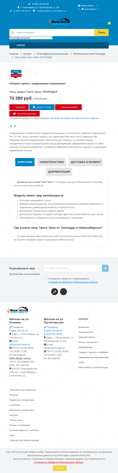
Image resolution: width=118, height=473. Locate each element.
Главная (13, 54)
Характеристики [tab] (52, 162)
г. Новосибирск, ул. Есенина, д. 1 (51, 11)
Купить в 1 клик (43, 107)
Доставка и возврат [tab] (86, 162)
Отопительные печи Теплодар (89, 54)
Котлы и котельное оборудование (87, 344)
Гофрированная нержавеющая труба (93, 360)
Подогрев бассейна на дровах (24, 440)
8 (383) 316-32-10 (21, 11)
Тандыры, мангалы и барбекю (93, 352)
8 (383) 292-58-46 (40, 4)
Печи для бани (85, 332)
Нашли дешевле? (69, 107)
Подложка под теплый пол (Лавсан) (22, 392)
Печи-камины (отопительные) (52, 54)
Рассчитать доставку (26, 113)
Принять (60, 468)
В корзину (20, 107)
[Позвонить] (54, 291)
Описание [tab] (24, 162)
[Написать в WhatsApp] (63, 291)
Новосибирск (90, 9)
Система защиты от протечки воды (23, 432)
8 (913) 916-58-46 (53, 334)
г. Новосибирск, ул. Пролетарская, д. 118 (40, 7)
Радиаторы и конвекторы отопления (21, 402)
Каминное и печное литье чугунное (22, 412)
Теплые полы (16, 420)
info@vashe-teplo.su (19, 344)
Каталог (27, 54)
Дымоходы (83, 327)
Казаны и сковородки (19, 425)
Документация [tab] (59, 171)
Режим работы (87, 5)
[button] (59, 45)
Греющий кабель (86, 337)
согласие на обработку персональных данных (74, 118)
